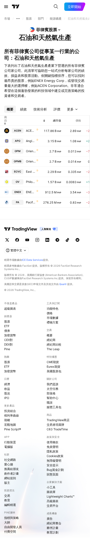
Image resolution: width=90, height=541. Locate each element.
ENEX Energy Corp (31, 192)
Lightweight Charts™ (61, 496)
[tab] (10, 109)
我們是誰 (52, 384)
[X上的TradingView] (7, 240)
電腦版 (8, 447)
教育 (7, 500)
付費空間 (10, 531)
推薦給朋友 (11, 469)
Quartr (63, 284)
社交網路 (10, 459)
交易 (7, 495)
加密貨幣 (10, 335)
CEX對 (8, 340)
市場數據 (52, 317)
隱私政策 (52, 451)
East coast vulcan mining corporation (31, 171)
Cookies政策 (55, 456)
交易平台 (52, 505)
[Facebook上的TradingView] (17, 240)
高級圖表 (52, 501)
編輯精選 (10, 505)
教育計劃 (52, 532)
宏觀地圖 (10, 424)
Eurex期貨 (53, 366)
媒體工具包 (54, 407)
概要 (50, 335)
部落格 (51, 393)
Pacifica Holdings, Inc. (31, 202)
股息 (7, 393)
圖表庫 (51, 492)
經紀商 (51, 340)
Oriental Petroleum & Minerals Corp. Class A (31, 151)
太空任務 (52, 388)
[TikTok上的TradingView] (67, 240)
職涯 (50, 402)
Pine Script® (12, 429)
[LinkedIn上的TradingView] (47, 240)
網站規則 (10, 478)
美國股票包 (54, 371)
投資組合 (10, 411)
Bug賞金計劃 (55, 469)
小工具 (51, 487)
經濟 (7, 384)
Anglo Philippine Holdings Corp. (31, 141)
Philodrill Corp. (31, 182)
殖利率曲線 (11, 415)
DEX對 (8, 344)
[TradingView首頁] (15, 7)
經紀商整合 (54, 523)
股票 (7, 321)
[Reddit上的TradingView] (77, 240)
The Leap (53, 349)
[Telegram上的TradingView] (57, 240)
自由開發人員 (13, 527)
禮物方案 (52, 322)
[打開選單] (6, 7)
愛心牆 (8, 464)
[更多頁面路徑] (18, 18)
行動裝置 (10, 442)
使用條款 (52, 442)
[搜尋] (56, 7)
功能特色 (52, 308)
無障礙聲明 (54, 460)
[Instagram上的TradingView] (37, 240)
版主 (7, 482)
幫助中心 (52, 398)
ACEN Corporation (31, 130)
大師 (7, 522)
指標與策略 (11, 517)
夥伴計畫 (52, 528)
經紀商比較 (54, 344)
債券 (7, 330)
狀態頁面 (52, 474)
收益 (7, 388)
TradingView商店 (58, 420)
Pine (7, 349)
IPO (6, 398)
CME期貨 (53, 362)
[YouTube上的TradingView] (27, 240)
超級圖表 (10, 308)
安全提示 (52, 465)
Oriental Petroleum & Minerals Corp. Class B (31, 161)
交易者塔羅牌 (55, 424)
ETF (6, 326)
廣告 (50, 518)
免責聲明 (52, 447)
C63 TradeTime (57, 429)
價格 (50, 313)
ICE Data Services (32, 259)
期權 (7, 420)
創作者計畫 (11, 473)
